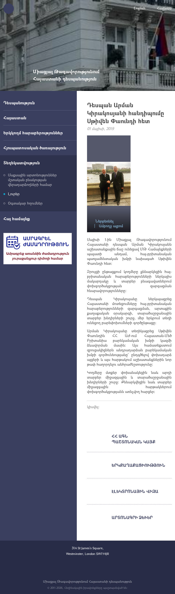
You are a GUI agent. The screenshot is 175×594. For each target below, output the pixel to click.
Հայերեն (164, 8)
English (139, 8)
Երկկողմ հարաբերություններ (33, 132)
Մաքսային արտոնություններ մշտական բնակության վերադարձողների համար (32, 179)
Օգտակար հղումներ (25, 203)
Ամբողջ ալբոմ (111, 226)
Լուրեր (14, 193)
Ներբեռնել (104, 221)
